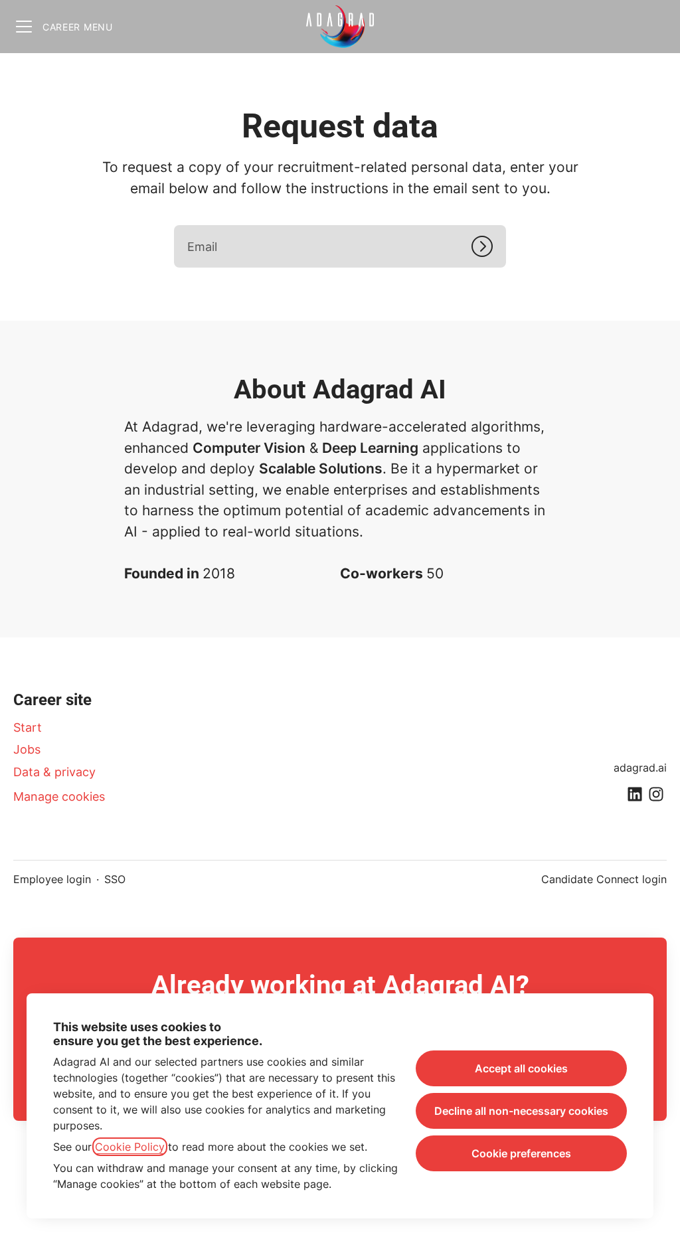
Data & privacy (54, 772)
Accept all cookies (521, 1068)
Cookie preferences (521, 1153)
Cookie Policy (130, 1146)
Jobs (27, 749)
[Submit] (488, 246)
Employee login (52, 879)
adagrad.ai (640, 767)
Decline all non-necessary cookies (521, 1111)
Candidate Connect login (604, 879)
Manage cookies (59, 796)
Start (27, 727)
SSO (115, 879)
